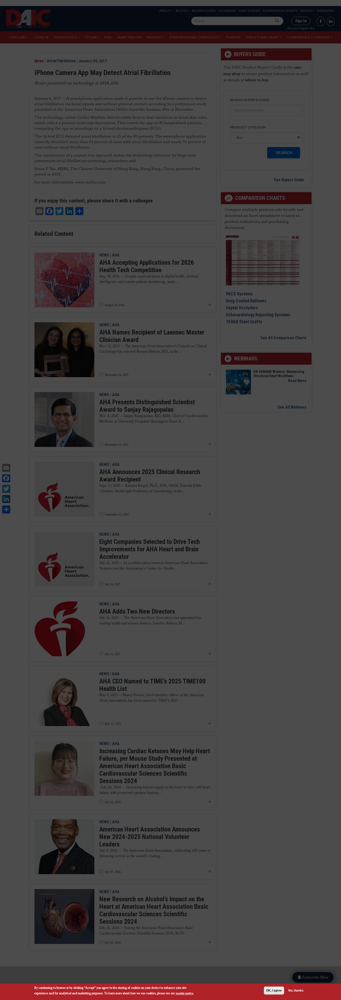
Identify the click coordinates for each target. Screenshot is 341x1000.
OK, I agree (274, 990)
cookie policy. (185, 993)
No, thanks (296, 990)
